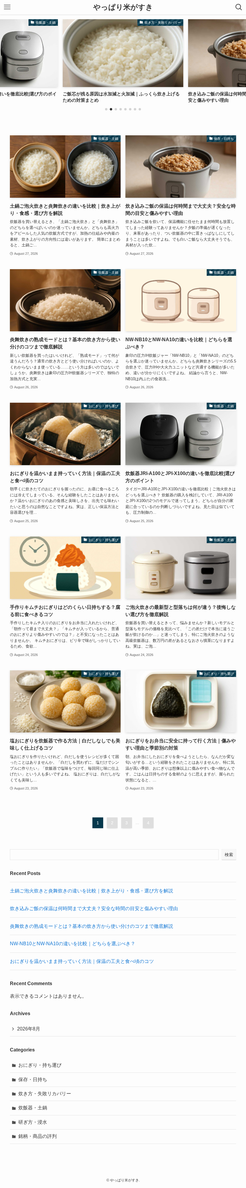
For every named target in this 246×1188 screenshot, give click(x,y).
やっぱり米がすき (123, 7)
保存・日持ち (32, 1079)
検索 (229, 854)
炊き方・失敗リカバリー (44, 1093)
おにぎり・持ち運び (40, 1065)
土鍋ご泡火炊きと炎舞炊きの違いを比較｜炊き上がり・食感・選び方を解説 (91, 890)
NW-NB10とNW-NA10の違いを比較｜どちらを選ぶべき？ (72, 943)
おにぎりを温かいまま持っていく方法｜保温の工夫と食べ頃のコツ (82, 961)
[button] (106, 109)
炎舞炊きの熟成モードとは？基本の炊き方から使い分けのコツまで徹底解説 (91, 926)
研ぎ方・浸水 (32, 1122)
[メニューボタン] (7, 7)
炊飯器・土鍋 (32, 1107)
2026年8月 (28, 1028)
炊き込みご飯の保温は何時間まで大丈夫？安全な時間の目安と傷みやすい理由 (94, 908)
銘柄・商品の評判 (37, 1136)
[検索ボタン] (239, 7)
